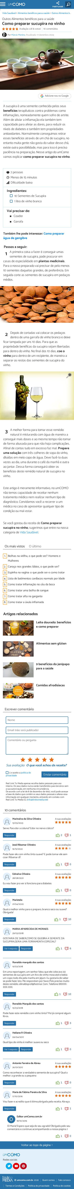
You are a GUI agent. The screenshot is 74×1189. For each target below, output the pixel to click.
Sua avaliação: (15, 766)
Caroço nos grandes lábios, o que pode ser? (33, 566)
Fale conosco (64, 1180)
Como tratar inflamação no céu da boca (31, 584)
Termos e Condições (14, 1186)
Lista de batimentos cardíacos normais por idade (36, 578)
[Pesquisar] (69, 4)
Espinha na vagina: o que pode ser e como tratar (36, 572)
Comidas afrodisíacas (50, 685)
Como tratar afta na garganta (25, 596)
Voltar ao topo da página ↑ (37, 1145)
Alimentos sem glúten (51, 644)
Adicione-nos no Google (56, 96)
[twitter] (9, 1166)
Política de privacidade (38, 1186)
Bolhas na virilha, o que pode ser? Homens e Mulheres (34, 558)
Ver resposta (10, 949)
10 (69, 919)
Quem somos (48, 1180)
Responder (9, 835)
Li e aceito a (18, 774)
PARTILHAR (57, 6)
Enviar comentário (54, 774)
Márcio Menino (18, 35)
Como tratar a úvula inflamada (26, 602)
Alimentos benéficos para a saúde (33, 13)
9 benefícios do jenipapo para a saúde (53, 666)
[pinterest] (23, 1166)
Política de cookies (62, 1186)
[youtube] (16, 1166)
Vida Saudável (9, 13)
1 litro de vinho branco (28, 201)
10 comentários (50, 29)
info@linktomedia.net (37, 800)
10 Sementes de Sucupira (30, 196)
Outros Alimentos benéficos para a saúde (28, 19)
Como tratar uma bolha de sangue (28, 590)
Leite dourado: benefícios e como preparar (53, 624)
